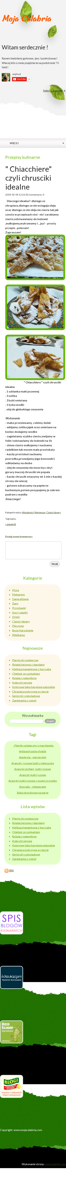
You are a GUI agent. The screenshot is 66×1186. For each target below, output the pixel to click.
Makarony (18, 594)
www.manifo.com (55, 1164)
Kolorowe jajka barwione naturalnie (33, 687)
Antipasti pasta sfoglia (32, 751)
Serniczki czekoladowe (26, 696)
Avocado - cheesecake (32, 786)
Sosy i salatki (20, 612)
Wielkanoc (18, 635)
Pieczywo (18, 625)
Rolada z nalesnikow (24, 678)
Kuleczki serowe (22, 682)
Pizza (15, 590)
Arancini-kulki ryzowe (32, 775)
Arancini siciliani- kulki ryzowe (32, 769)
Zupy (15, 603)
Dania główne (20, 599)
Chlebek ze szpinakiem (26, 673)
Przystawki (19, 608)
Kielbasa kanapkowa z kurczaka (31, 669)
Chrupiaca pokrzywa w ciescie (30, 691)
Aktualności (28, 512)
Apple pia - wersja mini (32, 757)
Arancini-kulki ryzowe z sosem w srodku (32, 780)
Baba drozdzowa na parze (32, 792)
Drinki (16, 616)
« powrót (10, 524)
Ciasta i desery (53, 512)
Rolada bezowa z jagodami (28, 664)
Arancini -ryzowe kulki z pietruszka (32, 763)
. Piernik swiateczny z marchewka (33, 745)
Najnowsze (39, 512)
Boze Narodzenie (22, 630)
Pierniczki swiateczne (25, 660)
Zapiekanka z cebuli (24, 700)
